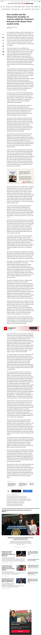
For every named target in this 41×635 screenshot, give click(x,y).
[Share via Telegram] (3, 43)
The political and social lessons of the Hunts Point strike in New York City (12, 484)
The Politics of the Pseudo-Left (12, 499)
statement (15, 444)
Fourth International (6, 9)
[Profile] (39, 1)
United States (9, 502)
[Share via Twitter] (3, 37)
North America (16, 502)
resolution (10, 440)
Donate (37, 9)
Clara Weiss (9, 27)
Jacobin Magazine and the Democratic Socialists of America (16, 497)
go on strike (29, 455)
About (37, 1)
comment (24, 380)
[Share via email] (3, 46)
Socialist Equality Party (16, 9)
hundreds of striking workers (23, 456)
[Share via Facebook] (3, 34)
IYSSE (22, 9)
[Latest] (4, 7)
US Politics (22, 502)
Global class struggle (22, 499)
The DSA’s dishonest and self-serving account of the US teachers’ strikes (23, 484)
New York (28, 499)
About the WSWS (27, 9)
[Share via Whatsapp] (3, 40)
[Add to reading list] (3, 54)
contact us (15, 472)
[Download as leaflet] (3, 49)
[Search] (39, 7)
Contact (34, 1)
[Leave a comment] (3, 51)
